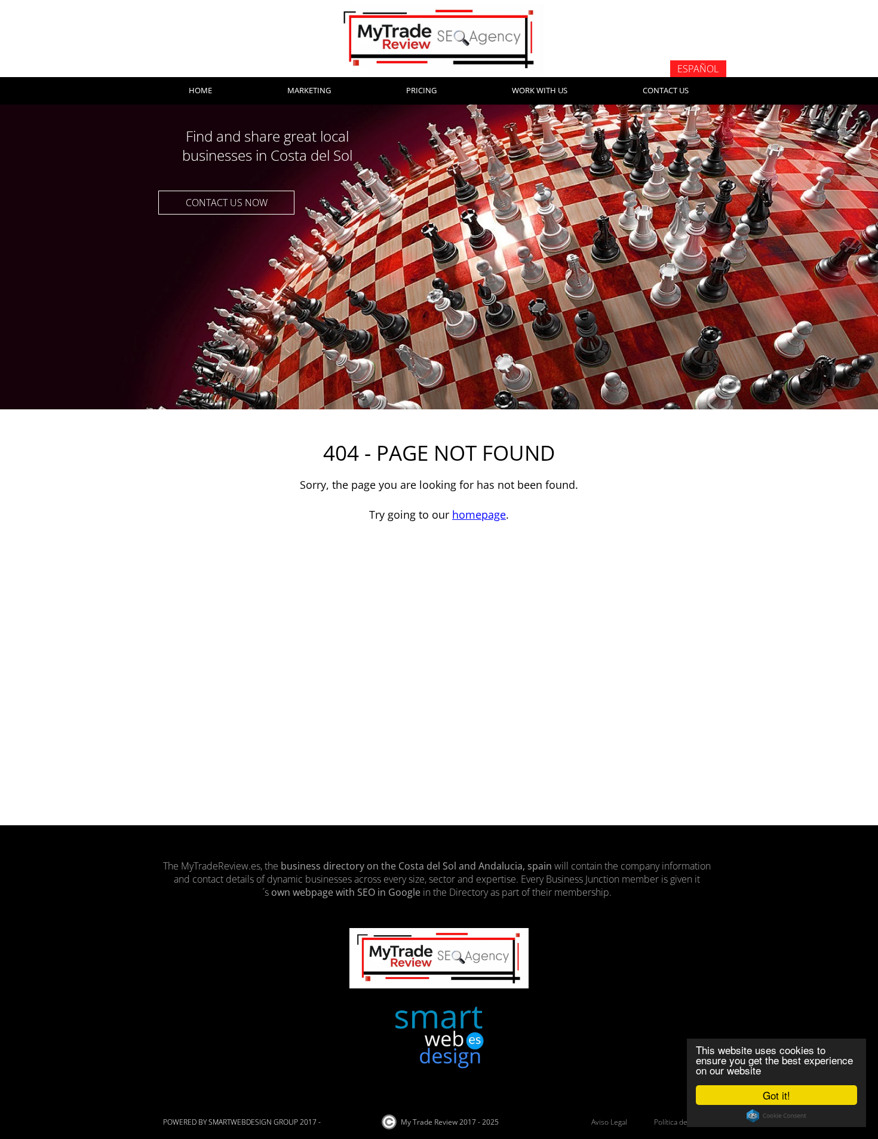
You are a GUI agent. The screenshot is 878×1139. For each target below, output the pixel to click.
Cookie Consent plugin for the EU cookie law (776, 1115)
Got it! (776, 1095)
